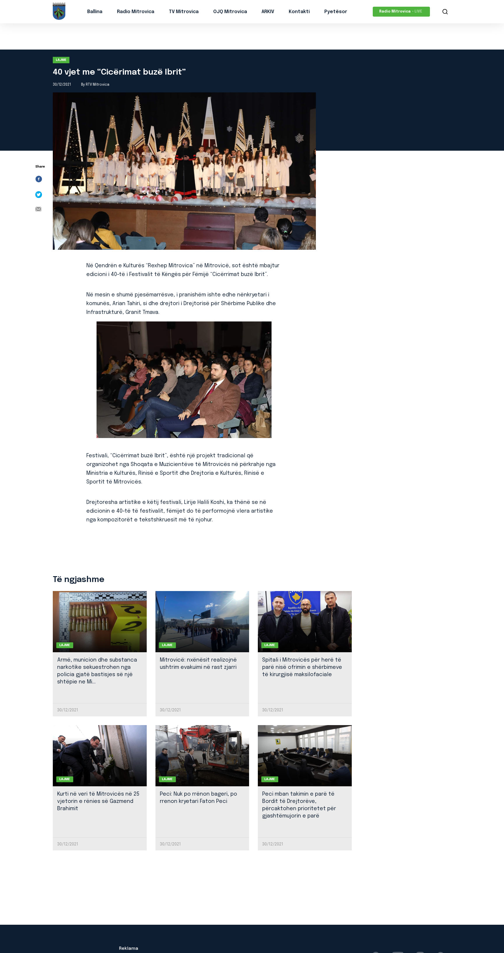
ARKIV (268, 11)
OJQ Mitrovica (230, 11)
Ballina (94, 11)
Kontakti (299, 11)
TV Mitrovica (184, 11)
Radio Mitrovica (135, 11)
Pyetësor (335, 11)
